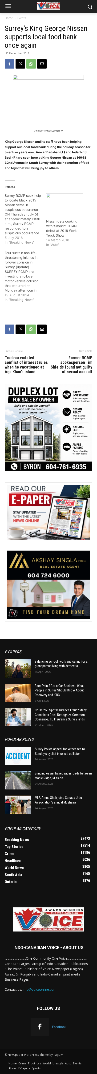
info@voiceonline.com (40, 989)
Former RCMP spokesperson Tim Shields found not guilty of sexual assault (71, 364)
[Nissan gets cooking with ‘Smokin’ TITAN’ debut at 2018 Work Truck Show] (64, 203)
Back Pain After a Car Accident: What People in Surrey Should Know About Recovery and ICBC (59, 690)
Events (21, 18)
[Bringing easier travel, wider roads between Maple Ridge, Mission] (18, 780)
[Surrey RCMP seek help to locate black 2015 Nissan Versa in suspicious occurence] (25, 219)
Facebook (59, 1027)
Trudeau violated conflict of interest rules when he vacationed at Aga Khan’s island (26, 364)
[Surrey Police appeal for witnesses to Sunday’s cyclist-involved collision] (18, 756)
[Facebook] (9, 64)
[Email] (42, 64)
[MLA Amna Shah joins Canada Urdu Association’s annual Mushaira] (18, 805)
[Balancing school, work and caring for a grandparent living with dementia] (18, 668)
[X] (20, 64)
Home (9, 18)
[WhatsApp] (31, 64)
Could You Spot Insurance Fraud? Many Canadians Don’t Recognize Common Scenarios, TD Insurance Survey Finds (61, 714)
